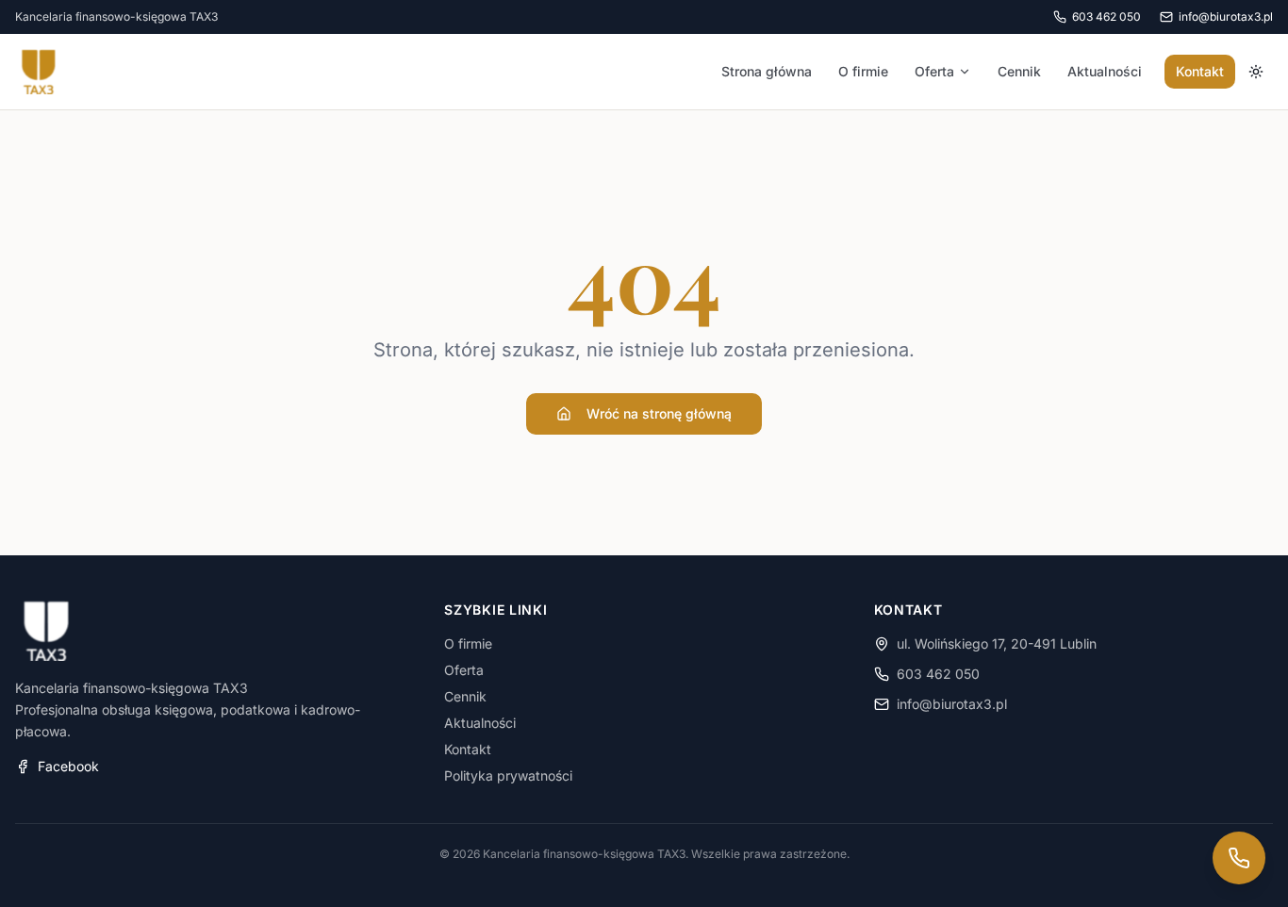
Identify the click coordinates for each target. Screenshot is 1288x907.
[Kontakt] (1239, 858)
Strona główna (766, 71)
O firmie (863, 71)
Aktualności (1104, 71)
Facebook (68, 766)
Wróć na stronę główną (659, 413)
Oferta (934, 71)
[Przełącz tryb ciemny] (1256, 72)
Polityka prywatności (508, 775)
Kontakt (1200, 71)
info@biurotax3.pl (952, 704)
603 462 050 (938, 674)
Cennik (1019, 71)
